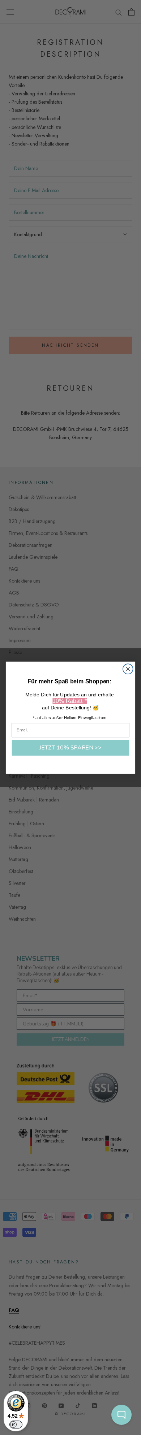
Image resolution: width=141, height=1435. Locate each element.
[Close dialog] (128, 669)
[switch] (15, 1424)
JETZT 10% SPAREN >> (70, 747)
